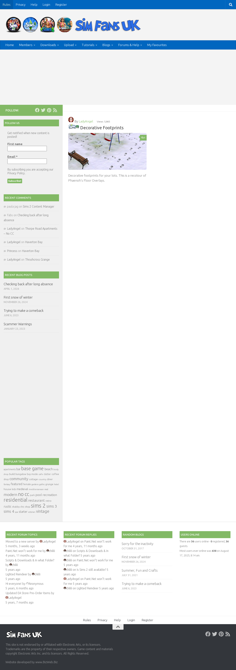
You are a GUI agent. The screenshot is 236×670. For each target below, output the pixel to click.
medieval (22, 489)
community (19, 479)
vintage (42, 511)
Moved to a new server (20, 541)
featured (16, 484)
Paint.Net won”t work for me (24, 551)
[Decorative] (73, 127)
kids (14, 489)
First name (14, 144)
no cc (23, 494)
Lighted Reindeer (16, 574)
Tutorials (88, 45)
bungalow (20, 474)
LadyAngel (86, 121)
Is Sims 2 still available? (91, 569)
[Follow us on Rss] (55, 110)
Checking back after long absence (28, 284)
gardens (35, 484)
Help (34, 4)
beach (48, 469)
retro (48, 500)
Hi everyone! (14, 583)
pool (38, 495)
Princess (12, 250)
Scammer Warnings (18, 324)
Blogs (106, 45)
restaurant (36, 500)
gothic (42, 484)
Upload (69, 45)
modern (10, 494)
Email (12, 156)
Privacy (20, 4)
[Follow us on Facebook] (37, 110)
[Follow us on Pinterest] (49, 110)
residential (15, 500)
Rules (7, 4)
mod (46, 489)
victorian (31, 512)
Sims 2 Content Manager (38, 206)
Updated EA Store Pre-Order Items (28, 593)
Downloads (48, 45)
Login (46, 4)
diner (50, 479)
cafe (41, 474)
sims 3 (51, 506)
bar (18, 469)
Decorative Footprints (102, 127)
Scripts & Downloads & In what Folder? (30, 560)
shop (27, 506)
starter (23, 511)
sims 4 (9, 511)
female (27, 484)
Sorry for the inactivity (137, 544)
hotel (56, 484)
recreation (50, 495)
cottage (33, 479)
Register (61, 4)
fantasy (7, 484)
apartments (10, 469)
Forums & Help (128, 45)
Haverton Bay (34, 242)
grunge (49, 484)
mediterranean (36, 489)
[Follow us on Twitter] (43, 110)
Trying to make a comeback (24, 310)
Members (25, 45)
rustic (7, 506)
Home (9, 45)
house (7, 489)
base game (32, 468)
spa (16, 512)
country (42, 479)
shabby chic (18, 506)
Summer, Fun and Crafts (140, 570)
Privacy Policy (16, 173)
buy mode (32, 474)
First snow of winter (18, 297)
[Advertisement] (118, 77)
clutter (47, 474)
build (12, 474)
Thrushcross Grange (37, 259)
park (32, 495)
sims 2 (38, 506)
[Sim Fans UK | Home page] (74, 25)
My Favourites (157, 45)
